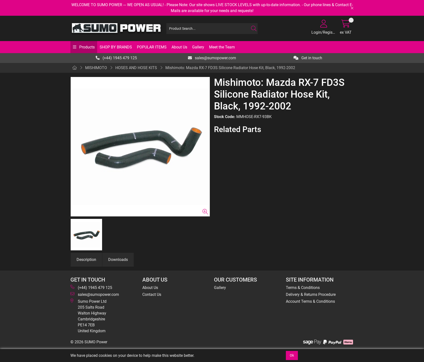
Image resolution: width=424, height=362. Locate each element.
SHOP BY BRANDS (116, 47)
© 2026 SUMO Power (88, 342)
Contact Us (151, 294)
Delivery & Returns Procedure (311, 294)
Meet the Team (222, 47)
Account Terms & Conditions (310, 301)
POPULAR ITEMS (152, 47)
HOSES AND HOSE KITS (136, 67)
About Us (179, 47)
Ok (292, 355)
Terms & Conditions (303, 287)
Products (86, 47)
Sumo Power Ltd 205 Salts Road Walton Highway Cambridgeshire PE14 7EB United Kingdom (92, 316)
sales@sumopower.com (215, 58)
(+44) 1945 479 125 (119, 58)
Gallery (198, 47)
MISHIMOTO (96, 67)
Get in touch (311, 58)
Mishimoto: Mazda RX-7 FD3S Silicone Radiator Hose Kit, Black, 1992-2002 (230, 67)
